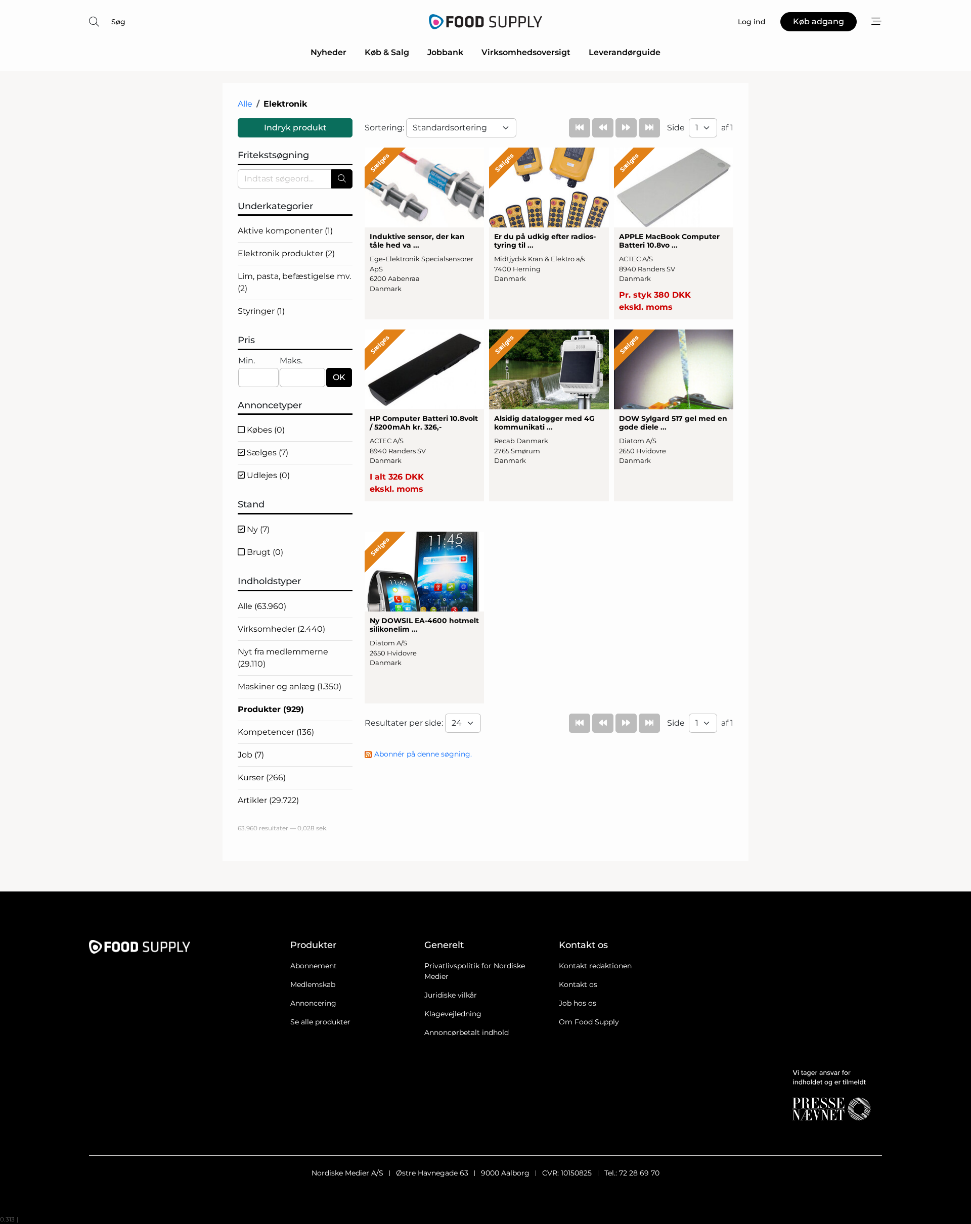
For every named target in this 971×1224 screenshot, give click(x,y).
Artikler (268, 800)
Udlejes (267, 475)
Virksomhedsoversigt (525, 52)
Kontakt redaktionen (595, 965)
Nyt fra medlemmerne (283, 658)
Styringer (261, 311)
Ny (257, 529)
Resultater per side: (405, 723)
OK (339, 377)
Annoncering (313, 1003)
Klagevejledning (452, 1013)
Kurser (262, 777)
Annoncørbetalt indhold (466, 1032)
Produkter (271, 709)
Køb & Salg (387, 52)
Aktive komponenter (285, 231)
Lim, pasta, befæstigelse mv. (294, 282)
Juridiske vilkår (450, 995)
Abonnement (313, 965)
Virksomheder (281, 629)
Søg (118, 21)
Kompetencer (276, 732)
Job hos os (577, 1003)
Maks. (291, 360)
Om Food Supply (589, 1021)
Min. (246, 360)
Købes (265, 430)
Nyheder (328, 52)
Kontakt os (578, 984)
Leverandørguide (624, 52)
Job (251, 755)
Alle (245, 104)
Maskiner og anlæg (289, 686)
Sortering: (385, 127)
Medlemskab (312, 984)
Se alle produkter (320, 1021)
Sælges (266, 452)
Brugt (264, 552)
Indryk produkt (295, 127)
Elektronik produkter (286, 253)
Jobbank (445, 52)
